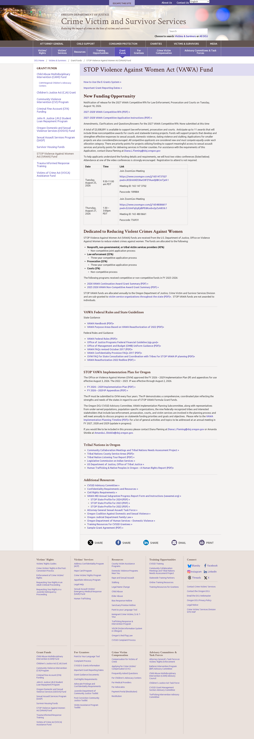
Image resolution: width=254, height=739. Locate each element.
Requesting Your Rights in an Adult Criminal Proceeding (49, 583)
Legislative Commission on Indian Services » (111, 460)
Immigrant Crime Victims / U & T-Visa (126, 615)
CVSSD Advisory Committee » (103, 485)
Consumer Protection (123, 44)
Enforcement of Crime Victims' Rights (50, 576)
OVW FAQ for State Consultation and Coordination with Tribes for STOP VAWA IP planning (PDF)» (141, 356)
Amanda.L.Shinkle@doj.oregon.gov (114, 432)
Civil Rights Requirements (85, 679)
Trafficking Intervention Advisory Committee (164, 695)
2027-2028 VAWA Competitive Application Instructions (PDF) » (118, 117)
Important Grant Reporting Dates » (103, 88)
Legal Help (79, 584)
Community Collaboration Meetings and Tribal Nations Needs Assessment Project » (133, 450)
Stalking (115, 582)
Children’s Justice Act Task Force (164, 683)
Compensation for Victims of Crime (124, 660)
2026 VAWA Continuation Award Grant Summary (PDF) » (117, 283)
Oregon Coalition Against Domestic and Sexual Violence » (119, 513)
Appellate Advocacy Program (87, 580)
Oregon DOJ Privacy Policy (199, 600)
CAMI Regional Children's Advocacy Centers (55, 84)
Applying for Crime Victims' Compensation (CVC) (124, 667)
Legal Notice (192, 605)
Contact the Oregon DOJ (198, 591)
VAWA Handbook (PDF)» (100, 323)
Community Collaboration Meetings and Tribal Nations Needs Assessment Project (162, 570)
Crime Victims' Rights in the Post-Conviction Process (51, 569)
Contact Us (183, 2)
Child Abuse (117, 591)
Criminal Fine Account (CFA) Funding (53, 110)
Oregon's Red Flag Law (122, 635)
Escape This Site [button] (122, 3)
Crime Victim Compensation (164, 51)
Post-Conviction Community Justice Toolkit (86, 699)
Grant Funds (122, 51)
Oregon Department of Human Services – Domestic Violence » (121, 520)
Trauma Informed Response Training (53, 165)
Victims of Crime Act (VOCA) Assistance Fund (53, 174)
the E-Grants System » (108, 82)
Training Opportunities (100, 51)
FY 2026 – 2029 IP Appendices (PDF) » (107, 390)
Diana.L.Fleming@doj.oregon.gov (142, 150)
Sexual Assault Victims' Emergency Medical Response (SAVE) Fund (88, 591)
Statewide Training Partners (162, 578)
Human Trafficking (82, 598)
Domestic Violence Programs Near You (125, 572)
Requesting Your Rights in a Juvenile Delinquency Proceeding (48, 592)
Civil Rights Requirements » (102, 492)
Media (213, 44)
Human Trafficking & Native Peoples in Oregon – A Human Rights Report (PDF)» (130, 468)
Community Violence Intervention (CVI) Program (53, 100)
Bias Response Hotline (122, 600)
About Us (167, 2)
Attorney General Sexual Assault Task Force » (112, 510)
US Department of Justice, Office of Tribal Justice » (115, 464)
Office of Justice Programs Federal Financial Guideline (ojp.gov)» (122, 342)
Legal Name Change (121, 587)
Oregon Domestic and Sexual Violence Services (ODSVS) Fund (56, 129)
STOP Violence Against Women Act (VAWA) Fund (55, 155)
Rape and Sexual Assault (123, 578)
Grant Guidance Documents (86, 674)
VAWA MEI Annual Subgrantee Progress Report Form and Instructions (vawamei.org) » (134, 496)
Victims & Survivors (185, 36)
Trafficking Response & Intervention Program (122, 622)
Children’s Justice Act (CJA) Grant (56, 92)
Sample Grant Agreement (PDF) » (105, 527)
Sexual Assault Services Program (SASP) (56, 139)
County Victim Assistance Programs (123, 564)
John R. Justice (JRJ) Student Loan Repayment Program (54, 120)
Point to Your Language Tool (87, 656)
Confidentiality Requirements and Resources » (112, 489)
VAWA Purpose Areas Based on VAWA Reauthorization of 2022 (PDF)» (126, 327)
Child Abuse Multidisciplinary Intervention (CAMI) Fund (53, 75)
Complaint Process (82, 661)
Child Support (86, 44)
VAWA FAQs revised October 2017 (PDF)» (110, 349)
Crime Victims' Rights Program (87, 575)
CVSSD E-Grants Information (87, 665)
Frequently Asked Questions (125, 673)
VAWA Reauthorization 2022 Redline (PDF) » (111, 360)
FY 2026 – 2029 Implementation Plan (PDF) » (111, 387)
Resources (80, 52)
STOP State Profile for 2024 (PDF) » (110, 499)
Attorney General (51, 44)
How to (88, 82)
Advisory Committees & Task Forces (200, 51)
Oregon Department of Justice (85, 15)
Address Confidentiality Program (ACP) (89, 564)
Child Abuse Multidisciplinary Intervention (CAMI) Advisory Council (162, 676)
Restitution (117, 696)
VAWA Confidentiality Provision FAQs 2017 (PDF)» (114, 353)
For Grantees (139, 51)
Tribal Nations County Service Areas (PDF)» (110, 453)
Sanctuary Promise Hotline (124, 605)
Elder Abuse (117, 596)
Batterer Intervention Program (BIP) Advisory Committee (163, 667)
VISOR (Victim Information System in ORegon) (127, 629)
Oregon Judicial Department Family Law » (110, 517)
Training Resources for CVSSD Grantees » (109, 524)
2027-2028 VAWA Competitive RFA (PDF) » (107, 112)
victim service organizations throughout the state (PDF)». (141, 296)
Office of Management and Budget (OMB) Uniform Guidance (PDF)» (124, 345)
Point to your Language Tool (124, 610)
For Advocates (118, 687)
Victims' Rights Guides (46, 563)
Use (94, 82)
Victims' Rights (42, 51)
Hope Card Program (83, 571)
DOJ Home (39, 60)
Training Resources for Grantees (164, 587)
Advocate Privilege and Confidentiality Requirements (87, 685)
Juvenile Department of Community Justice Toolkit (86, 692)
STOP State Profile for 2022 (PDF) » (110, 506)
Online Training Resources (161, 582)
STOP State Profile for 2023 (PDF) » (110, 503)
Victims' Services (62, 51)
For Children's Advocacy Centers (126, 678)
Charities (156, 44)
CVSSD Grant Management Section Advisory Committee (162, 688)
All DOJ (203, 36)
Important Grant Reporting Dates (89, 670)
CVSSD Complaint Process (124, 640)
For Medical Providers (121, 682)
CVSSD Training (156, 563)
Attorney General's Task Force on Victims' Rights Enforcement (164, 660)
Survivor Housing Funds (51, 146)
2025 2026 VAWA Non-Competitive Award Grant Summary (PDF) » (123, 287)
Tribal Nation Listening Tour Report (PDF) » (110, 457)
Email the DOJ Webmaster (199, 596)
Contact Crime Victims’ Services (201, 586)
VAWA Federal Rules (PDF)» (102, 338)
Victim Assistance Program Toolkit (86, 706)
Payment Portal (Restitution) (124, 691)
